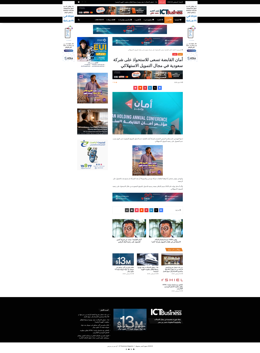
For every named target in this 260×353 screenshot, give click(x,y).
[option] (130, 320)
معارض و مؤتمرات (125, 20)
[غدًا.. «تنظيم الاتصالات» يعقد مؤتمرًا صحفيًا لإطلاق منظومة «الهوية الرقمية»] (147, 259)
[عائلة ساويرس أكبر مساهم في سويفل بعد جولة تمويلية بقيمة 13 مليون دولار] (123, 259)
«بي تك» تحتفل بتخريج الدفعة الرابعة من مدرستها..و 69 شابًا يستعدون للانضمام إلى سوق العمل (173, 269)
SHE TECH (99, 20)
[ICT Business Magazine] (166, 11)
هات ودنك (111, 20)
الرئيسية (177, 20)
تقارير (138, 20)
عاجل (160, 20)
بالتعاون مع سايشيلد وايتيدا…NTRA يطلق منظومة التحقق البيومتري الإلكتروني (173, 286)
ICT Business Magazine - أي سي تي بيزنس (120, 346)
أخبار (168, 20)
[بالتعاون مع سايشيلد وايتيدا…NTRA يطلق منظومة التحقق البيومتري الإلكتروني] (172, 280)
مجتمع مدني (148, 20)
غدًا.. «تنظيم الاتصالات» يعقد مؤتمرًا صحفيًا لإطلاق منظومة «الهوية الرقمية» (148, 269)
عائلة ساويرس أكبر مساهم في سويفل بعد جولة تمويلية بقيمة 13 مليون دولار (124, 269)
